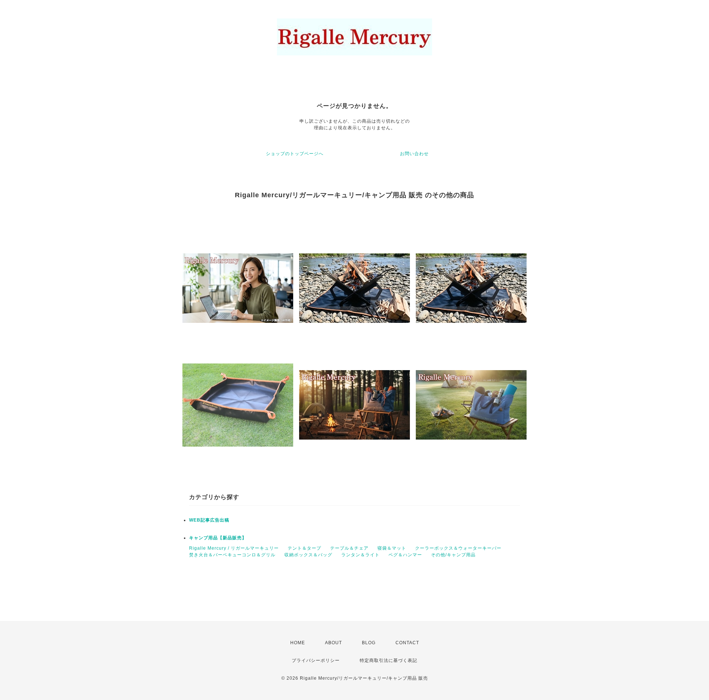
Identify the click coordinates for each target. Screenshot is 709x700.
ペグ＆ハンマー (405, 554)
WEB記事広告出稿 (209, 520)
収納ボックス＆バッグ (308, 554)
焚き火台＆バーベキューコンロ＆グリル (232, 554)
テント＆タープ (304, 548)
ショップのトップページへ (294, 153)
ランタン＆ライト (360, 554)
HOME (297, 642)
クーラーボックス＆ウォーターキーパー (458, 548)
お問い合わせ (414, 153)
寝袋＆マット (391, 548)
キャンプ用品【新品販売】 (218, 537)
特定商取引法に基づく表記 (388, 660)
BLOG (369, 642)
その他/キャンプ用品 (453, 554)
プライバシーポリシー (316, 660)
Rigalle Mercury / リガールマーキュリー (234, 548)
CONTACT (407, 642)
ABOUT (333, 642)
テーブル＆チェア (349, 548)
